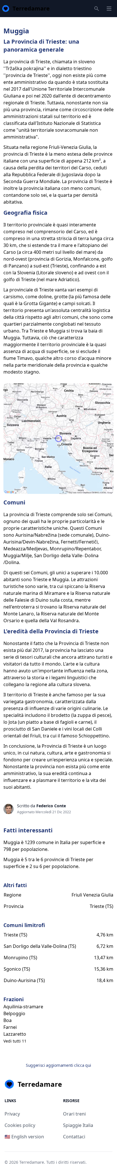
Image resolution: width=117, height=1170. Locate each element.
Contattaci (74, 1136)
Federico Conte (51, 805)
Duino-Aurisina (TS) (24, 980)
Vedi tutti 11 (14, 1041)
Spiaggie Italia (78, 1125)
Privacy (12, 1114)
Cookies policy (20, 1125)
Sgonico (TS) (17, 969)
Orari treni (74, 1114)
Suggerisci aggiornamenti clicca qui (58, 1065)
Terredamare (31, 1162)
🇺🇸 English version (24, 1136)
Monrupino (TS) (20, 957)
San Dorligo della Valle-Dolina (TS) (40, 946)
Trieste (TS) (101, 906)
